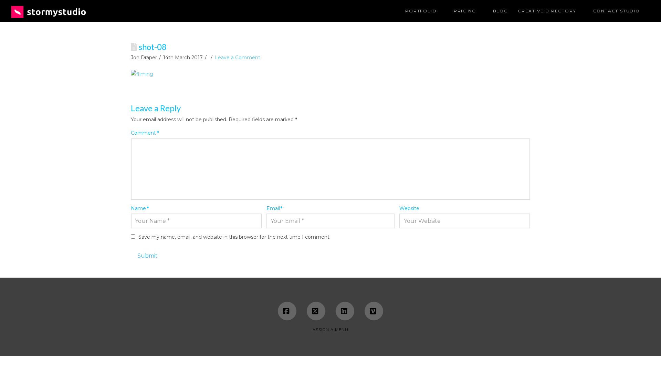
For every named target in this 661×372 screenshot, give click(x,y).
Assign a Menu (330, 329)
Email (274, 208)
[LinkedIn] (345, 311)
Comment (145, 133)
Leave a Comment (237, 57)
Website (409, 208)
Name (140, 208)
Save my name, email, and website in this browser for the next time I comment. (234, 237)
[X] (316, 311)
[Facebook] (287, 311)
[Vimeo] (374, 311)
